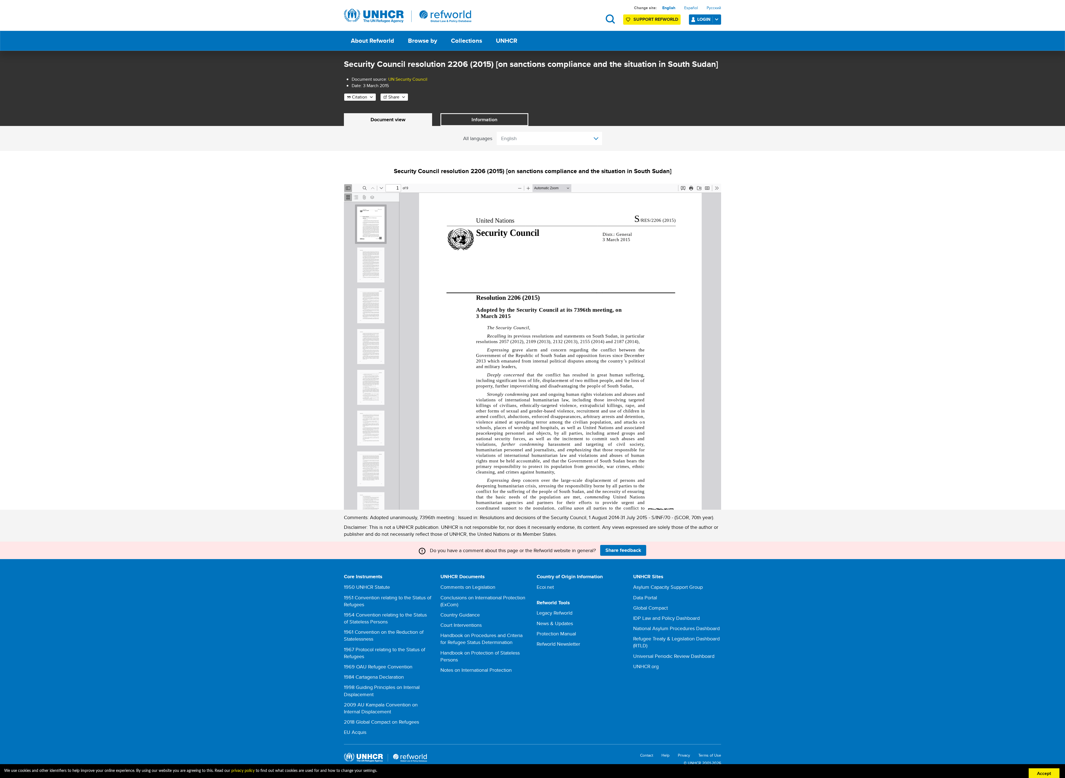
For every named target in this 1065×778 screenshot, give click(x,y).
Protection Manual (556, 633)
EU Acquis (355, 732)
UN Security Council (407, 79)
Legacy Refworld (554, 612)
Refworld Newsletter (558, 643)
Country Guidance (460, 614)
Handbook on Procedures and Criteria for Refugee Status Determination (481, 639)
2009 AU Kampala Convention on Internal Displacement (381, 708)
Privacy (684, 755)
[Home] (407, 15)
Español (691, 8)
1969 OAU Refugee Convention (378, 666)
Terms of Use (709, 755)
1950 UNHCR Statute (367, 587)
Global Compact (650, 607)
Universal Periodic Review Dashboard (673, 656)
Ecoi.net (545, 587)
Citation (359, 97)
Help (665, 755)
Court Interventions (461, 625)
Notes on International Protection (476, 669)
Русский (714, 8)
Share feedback (623, 550)
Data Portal (645, 597)
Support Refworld (655, 19)
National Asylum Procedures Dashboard (676, 628)
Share (393, 97)
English (668, 8)
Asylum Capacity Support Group (668, 587)
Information (484, 119)
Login (704, 19)
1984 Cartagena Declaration (374, 676)
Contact (646, 755)
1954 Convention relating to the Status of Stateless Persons (385, 618)
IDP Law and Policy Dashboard (666, 618)
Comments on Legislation (467, 587)
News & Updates (555, 623)
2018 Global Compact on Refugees (381, 721)
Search (610, 19)
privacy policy (243, 771)
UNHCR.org (646, 666)
